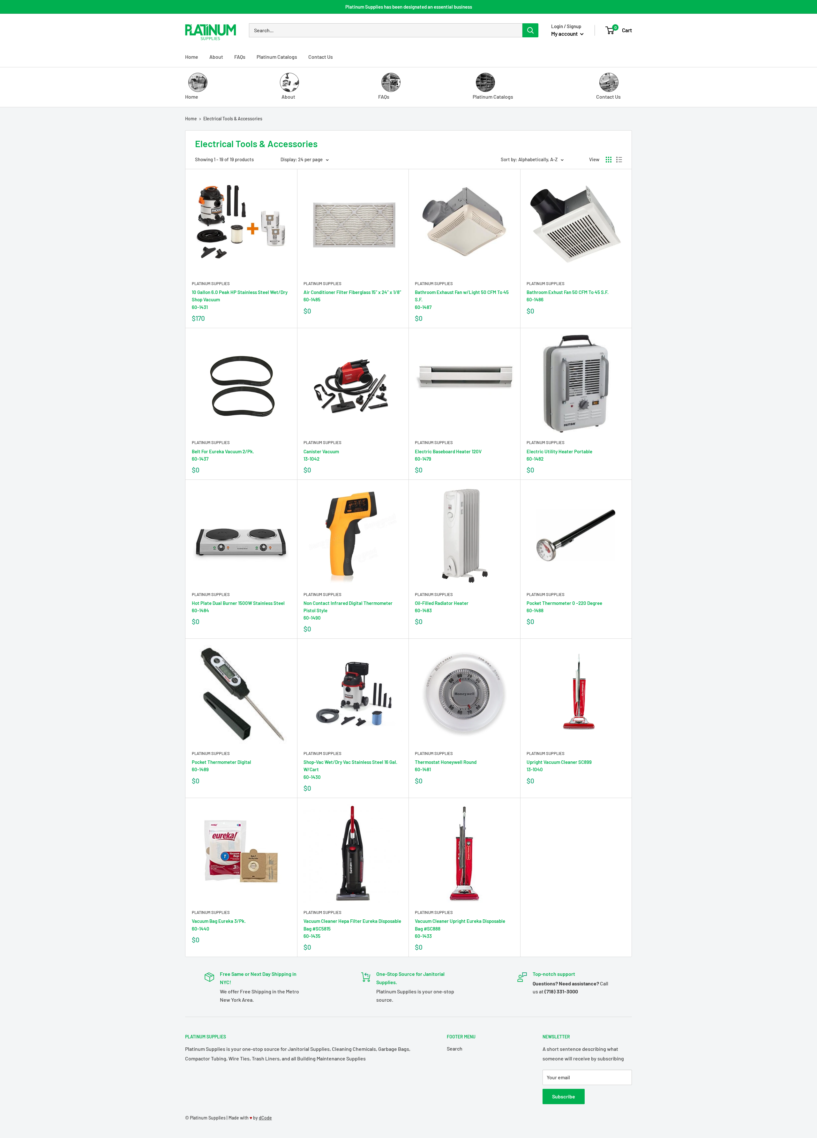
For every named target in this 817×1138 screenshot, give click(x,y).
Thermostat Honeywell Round (445, 765)
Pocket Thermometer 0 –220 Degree (564, 606)
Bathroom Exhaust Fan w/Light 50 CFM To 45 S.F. (462, 299)
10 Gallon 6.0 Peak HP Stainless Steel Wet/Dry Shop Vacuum (240, 299)
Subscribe (563, 1096)
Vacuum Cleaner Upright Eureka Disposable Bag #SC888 (460, 928)
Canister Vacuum (321, 455)
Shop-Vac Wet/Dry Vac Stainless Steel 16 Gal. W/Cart (350, 769)
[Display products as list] (619, 159)
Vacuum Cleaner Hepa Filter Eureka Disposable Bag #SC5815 (352, 928)
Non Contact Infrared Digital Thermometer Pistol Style (348, 610)
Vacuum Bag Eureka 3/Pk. (219, 924)
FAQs (239, 57)
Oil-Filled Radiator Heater (441, 606)
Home (191, 57)
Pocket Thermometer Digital (221, 765)
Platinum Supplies (211, 283)
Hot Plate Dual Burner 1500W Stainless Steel (238, 606)
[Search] (530, 30)
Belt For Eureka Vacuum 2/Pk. (223, 455)
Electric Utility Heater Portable (559, 455)
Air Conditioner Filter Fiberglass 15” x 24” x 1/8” (352, 295)
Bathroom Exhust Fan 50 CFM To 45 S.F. (568, 295)
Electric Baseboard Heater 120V (448, 455)
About (216, 57)
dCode (265, 1117)
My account (565, 33)
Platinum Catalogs (277, 57)
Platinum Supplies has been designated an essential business (408, 7)
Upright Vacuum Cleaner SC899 (559, 765)
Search (454, 1048)
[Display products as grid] (608, 159)
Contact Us (320, 57)
